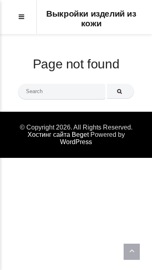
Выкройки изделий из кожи (91, 18)
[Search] (120, 91)
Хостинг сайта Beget (58, 134)
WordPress (76, 141)
